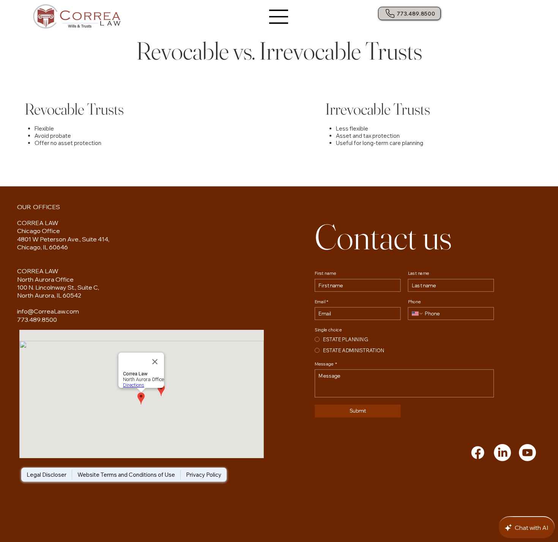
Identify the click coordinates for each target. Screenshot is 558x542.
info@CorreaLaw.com (48, 311)
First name (325, 273)
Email (321, 301)
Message (326, 363)
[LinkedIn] (502, 452)
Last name (419, 273)
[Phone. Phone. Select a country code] (418, 313)
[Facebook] (477, 452)
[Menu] (279, 16)
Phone (414, 301)
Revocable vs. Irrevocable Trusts (279, 50)
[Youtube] (527, 452)
